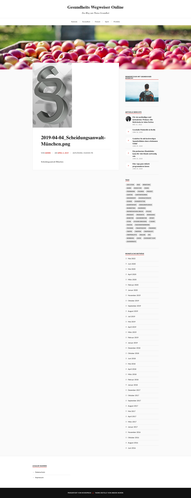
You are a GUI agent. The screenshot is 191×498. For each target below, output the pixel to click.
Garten (130, 194)
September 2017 (134, 401)
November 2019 (134, 295)
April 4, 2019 (63, 153)
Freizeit (97, 21)
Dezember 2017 (134, 390)
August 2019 (133, 311)
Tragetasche (141, 228)
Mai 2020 (131, 269)
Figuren (141, 191)
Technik (130, 228)
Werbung (130, 238)
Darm (129, 188)
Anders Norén (117, 493)
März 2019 (132, 332)
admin (48, 153)
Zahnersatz (131, 241)
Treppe (129, 231)
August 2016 (133, 443)
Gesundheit (86, 21)
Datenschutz (40, 472)
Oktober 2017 (133, 395)
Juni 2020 (132, 264)
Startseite (74, 21)
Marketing (131, 208)
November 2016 (134, 432)
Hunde (129, 201)
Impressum (39, 477)
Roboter (130, 218)
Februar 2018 (133, 380)
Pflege (148, 211)
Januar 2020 (133, 290)
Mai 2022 (131, 259)
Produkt (130, 214)
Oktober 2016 (133, 438)
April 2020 (132, 274)
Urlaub (142, 234)
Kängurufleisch (145, 204)
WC (149, 234)
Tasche (129, 224)
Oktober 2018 (133, 353)
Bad (138, 184)
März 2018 (132, 374)
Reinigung (151, 214)
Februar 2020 (133, 285)
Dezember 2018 (134, 348)
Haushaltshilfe (145, 198)
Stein (129, 221)
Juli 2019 (131, 316)
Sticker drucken (140, 221)
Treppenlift (148, 231)
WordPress (86, 493)
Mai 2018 (131, 364)
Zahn (139, 238)
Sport (107, 21)
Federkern (131, 191)
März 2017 (132, 422)
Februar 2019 (133, 337)
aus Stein (130, 184)
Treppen (138, 231)
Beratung (146, 184)
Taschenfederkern (142, 224)
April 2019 (132, 327)
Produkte (117, 21)
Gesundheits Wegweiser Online (95, 7)
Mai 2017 (131, 411)
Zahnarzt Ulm (149, 238)
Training (152, 228)
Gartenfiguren (141, 194)
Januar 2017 (133, 427)
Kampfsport (131, 204)
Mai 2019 (131, 322)
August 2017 (133, 406)
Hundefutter (140, 201)
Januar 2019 (133, 343)
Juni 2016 (132, 448)
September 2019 (134, 306)
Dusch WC (138, 188)
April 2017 (132, 416)
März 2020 (132, 280)
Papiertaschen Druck (135, 211)
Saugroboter (141, 218)
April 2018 (132, 369)
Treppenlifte (132, 234)
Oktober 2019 (133, 301)
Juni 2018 (132, 358)
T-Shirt (152, 221)
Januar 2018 (133, 385)
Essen (147, 188)
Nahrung (141, 208)
